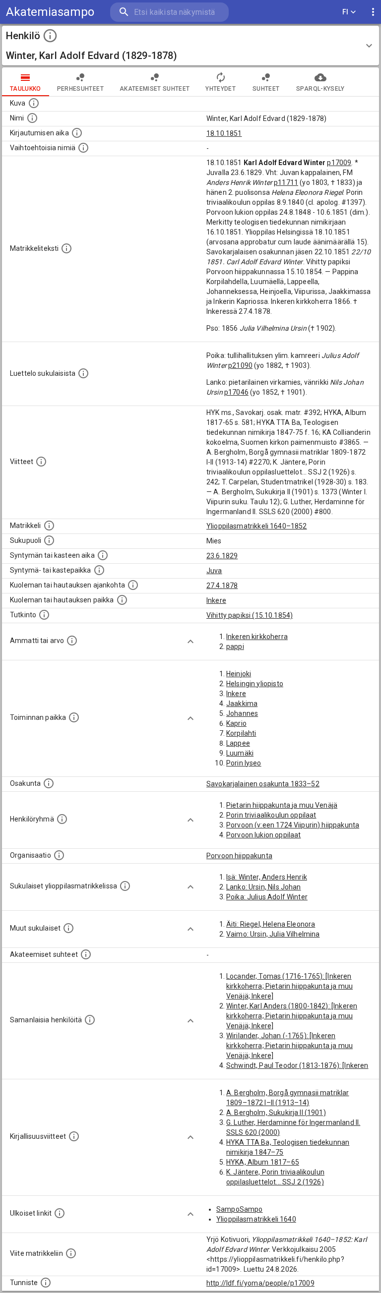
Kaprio (236, 723)
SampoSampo (239, 1209)
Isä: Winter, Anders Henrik (266, 877)
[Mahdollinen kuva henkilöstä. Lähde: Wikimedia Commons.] (34, 103)
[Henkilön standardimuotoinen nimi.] (32, 118)
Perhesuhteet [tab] (80, 88)
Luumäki (240, 753)
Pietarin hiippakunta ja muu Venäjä (281, 805)
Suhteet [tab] (266, 88)
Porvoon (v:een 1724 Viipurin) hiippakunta (292, 825)
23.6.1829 (222, 556)
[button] (190, 45)
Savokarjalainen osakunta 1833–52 (262, 784)
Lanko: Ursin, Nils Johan (263, 887)
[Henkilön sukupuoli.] (49, 540)
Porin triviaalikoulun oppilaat (271, 815)
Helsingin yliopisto (254, 684)
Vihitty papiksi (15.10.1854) (249, 615)
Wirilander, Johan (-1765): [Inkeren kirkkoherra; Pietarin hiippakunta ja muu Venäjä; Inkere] (289, 1045)
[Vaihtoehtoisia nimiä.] (83, 148)
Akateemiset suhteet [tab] (155, 88)
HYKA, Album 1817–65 (262, 1162)
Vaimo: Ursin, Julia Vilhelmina (273, 934)
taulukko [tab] (25, 88)
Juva (214, 571)
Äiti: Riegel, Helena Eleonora (270, 924)
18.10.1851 (224, 133)
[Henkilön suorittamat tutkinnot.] (44, 615)
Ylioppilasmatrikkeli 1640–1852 (256, 526)
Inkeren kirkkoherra (257, 637)
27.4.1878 (222, 585)
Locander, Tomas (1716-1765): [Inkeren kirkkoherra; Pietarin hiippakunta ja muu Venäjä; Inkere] (289, 986)
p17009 (339, 163)
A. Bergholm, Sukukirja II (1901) (276, 1113)
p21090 (240, 365)
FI (345, 12)
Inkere (216, 600)
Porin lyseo (243, 763)
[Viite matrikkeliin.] (71, 1253)
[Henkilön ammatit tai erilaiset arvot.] (72, 640)
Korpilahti (241, 733)
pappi (235, 646)
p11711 (286, 182)
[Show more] (190, 641)
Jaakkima (241, 703)
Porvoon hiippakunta (239, 856)
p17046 (236, 392)
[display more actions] (373, 12)
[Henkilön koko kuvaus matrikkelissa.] (66, 248)
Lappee (238, 743)
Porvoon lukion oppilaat (263, 835)
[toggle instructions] (50, 36)
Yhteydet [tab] (220, 88)
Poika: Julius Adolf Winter (267, 897)
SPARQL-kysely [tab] (320, 88)
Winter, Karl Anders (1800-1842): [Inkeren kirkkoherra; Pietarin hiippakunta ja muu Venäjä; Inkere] (291, 1016)
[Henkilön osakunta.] (49, 783)
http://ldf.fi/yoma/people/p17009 (260, 1283)
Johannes (242, 713)
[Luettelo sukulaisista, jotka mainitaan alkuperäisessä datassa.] (83, 373)
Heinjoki (238, 674)
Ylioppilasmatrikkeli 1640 (256, 1219)
